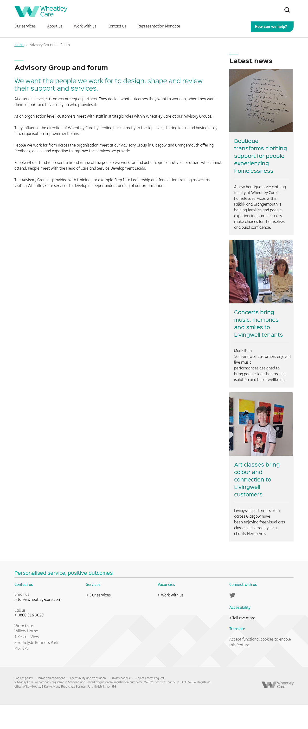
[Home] (40, 15)
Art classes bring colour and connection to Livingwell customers (257, 479)
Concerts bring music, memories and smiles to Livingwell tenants (258, 323)
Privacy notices (120, 678)
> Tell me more (242, 618)
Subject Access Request (149, 678)
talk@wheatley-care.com (39, 599)
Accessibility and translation (88, 678)
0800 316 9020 (31, 615)
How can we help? (271, 26)
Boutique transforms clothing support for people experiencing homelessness (260, 155)
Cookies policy (23, 678)
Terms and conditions (51, 678)
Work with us (172, 595)
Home (19, 45)
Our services (100, 595)
